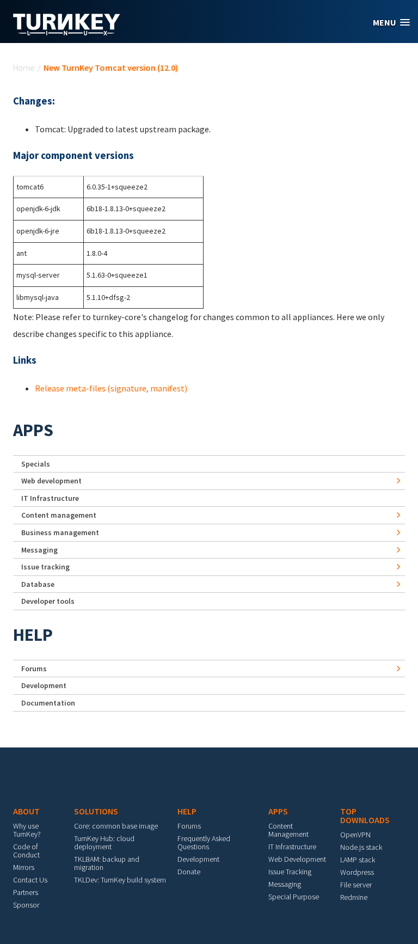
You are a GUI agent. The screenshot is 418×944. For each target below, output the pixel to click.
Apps (33, 430)
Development (43, 685)
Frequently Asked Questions (203, 842)
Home (24, 67)
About (26, 811)
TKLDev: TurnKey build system (120, 880)
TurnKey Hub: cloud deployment (104, 842)
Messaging (39, 550)
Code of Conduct (26, 851)
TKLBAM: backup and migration (106, 863)
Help (33, 635)
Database (37, 584)
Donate (188, 871)
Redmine (353, 897)
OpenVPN (355, 834)
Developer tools (48, 601)
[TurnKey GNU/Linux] (66, 32)
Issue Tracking (289, 871)
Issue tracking (45, 567)
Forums (34, 668)
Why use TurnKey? (27, 830)
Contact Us (30, 880)
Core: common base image (116, 826)
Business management (60, 532)
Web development (51, 481)
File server (356, 885)
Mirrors (23, 867)
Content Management (288, 830)
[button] (391, 23)
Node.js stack (361, 847)
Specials (35, 464)
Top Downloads (365, 815)
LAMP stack (357, 860)
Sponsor (26, 905)
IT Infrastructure (50, 498)
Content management (58, 515)
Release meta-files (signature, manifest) (111, 388)
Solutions (96, 811)
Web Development (297, 859)
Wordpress (357, 872)
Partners (25, 892)
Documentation (48, 703)
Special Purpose (293, 897)
